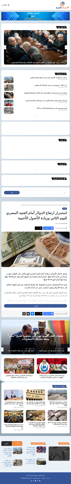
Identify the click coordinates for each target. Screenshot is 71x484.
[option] (35, 337)
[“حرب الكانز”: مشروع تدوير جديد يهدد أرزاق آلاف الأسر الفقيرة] (9, 87)
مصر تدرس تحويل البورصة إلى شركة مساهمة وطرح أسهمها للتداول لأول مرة (13, 426)
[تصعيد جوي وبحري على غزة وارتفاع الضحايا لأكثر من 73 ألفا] (9, 110)
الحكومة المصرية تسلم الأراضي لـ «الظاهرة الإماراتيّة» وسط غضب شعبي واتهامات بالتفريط (36, 424)
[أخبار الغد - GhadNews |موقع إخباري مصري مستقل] (62, 5)
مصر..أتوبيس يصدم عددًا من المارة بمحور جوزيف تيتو (30, 461)
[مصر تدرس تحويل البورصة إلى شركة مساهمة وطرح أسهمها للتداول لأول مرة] (13, 416)
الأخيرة (17, 443)
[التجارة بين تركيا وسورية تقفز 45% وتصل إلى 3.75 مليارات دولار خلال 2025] (57, 395)
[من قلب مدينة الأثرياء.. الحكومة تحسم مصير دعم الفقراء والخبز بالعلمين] (9, 80)
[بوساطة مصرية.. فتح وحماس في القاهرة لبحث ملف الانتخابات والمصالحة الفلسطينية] (9, 95)
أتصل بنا (43, 478)
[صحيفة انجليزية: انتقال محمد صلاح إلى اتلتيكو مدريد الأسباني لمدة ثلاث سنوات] (41, 449)
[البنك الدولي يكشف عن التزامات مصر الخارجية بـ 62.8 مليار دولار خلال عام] (35, 395)
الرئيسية (64, 205)
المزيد (36, 305)
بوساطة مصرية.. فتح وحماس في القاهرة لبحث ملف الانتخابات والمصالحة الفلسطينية (45, 93)
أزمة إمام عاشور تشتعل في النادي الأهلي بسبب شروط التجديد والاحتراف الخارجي (39, 62)
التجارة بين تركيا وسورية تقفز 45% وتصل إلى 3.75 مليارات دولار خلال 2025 (58, 403)
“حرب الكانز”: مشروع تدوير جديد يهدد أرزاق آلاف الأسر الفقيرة (51, 85)
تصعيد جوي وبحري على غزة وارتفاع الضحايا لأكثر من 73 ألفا (52, 108)
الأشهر (6, 443)
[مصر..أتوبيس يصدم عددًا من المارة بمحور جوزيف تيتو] (41, 461)
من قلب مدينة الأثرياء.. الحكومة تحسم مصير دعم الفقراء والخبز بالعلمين (48, 77)
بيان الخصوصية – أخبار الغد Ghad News (30, 478)
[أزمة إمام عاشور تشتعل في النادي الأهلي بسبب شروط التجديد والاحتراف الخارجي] (9, 103)
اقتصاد (59, 205)
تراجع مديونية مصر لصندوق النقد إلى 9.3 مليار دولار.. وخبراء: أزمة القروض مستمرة (13, 403)
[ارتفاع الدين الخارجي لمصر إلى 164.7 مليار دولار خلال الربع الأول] (57, 415)
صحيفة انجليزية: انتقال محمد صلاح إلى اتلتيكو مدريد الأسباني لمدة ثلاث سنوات (30, 451)
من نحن (48, 478)
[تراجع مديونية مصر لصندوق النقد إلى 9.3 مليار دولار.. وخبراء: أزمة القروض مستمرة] (13, 395)
